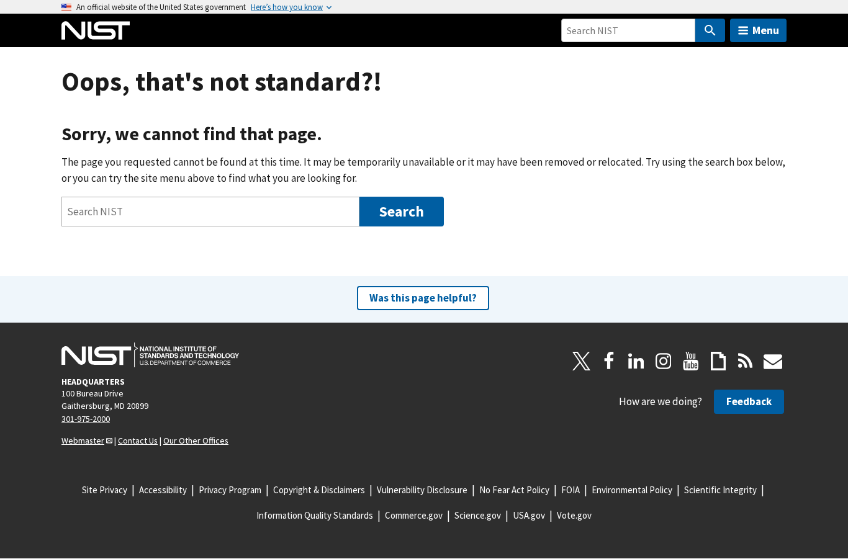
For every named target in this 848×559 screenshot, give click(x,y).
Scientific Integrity (720, 490)
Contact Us (138, 440)
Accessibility (163, 490)
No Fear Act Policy (514, 490)
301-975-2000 (85, 418)
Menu (765, 30)
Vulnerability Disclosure (422, 490)
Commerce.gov (414, 515)
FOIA (570, 490)
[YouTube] (691, 361)
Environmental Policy (632, 490)
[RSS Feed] (745, 361)
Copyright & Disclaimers (319, 490)
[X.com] (581, 361)
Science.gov (477, 515)
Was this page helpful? (423, 298)
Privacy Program (230, 490)
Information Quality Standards (314, 515)
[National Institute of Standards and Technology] (150, 354)
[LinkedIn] (636, 361)
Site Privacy (104, 490)
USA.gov (529, 515)
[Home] (95, 30)
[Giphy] (718, 361)
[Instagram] (663, 361)
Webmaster (82, 440)
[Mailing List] (773, 361)
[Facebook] (609, 361)
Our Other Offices (195, 440)
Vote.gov (574, 515)
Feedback (749, 401)
